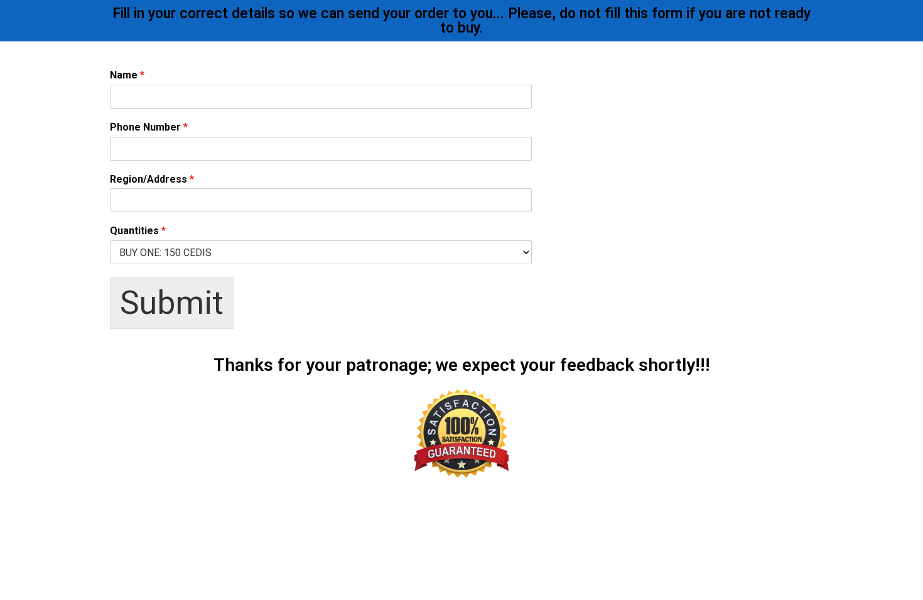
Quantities (138, 231)
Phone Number (149, 127)
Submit (172, 303)
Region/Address (152, 179)
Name (127, 75)
